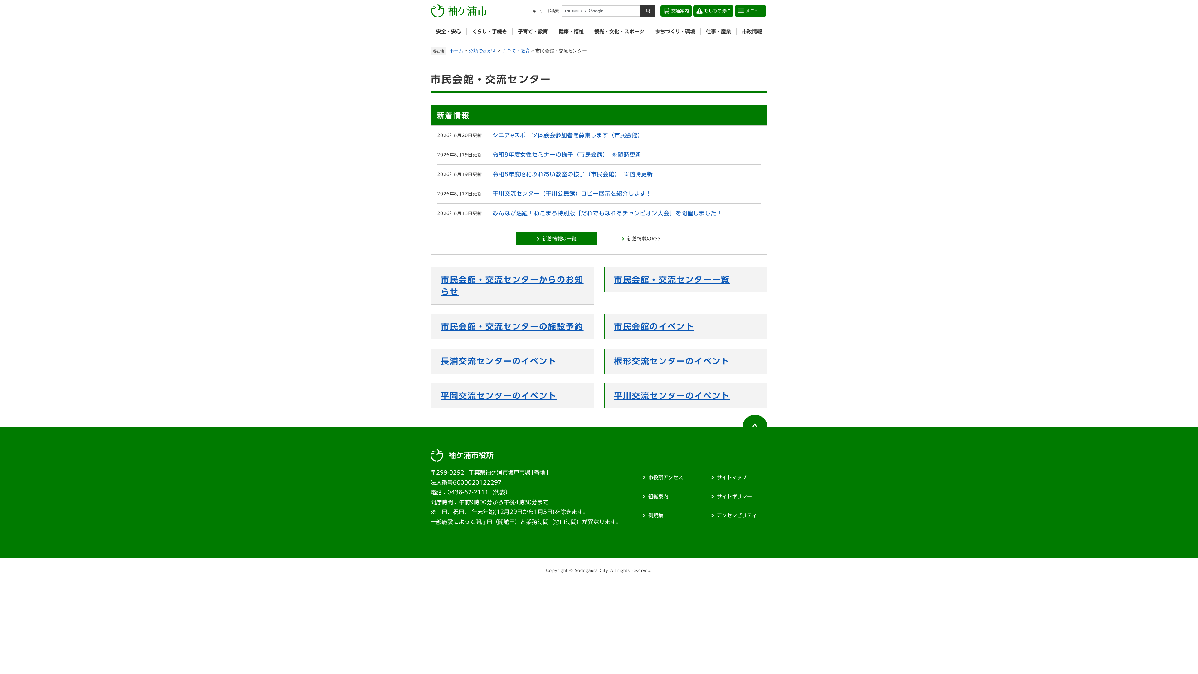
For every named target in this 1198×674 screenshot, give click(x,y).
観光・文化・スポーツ (619, 31)
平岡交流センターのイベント (499, 396)
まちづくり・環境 (675, 31)
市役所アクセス (665, 477)
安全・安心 (448, 31)
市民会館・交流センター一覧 (672, 280)
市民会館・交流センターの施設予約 (512, 326)
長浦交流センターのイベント (499, 361)
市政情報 (752, 31)
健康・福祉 (571, 31)
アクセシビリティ (737, 515)
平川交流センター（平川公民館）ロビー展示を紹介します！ (572, 193)
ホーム (456, 50)
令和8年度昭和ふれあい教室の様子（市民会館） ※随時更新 (573, 174)
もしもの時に (717, 11)
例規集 (655, 515)
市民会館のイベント (654, 326)
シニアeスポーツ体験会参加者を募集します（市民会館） (568, 135)
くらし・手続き (489, 31)
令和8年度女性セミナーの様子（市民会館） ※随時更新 (567, 154)
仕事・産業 (718, 31)
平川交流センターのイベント (672, 396)
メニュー (754, 11)
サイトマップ (732, 477)
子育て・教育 (533, 31)
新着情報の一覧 (559, 238)
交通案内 (680, 11)
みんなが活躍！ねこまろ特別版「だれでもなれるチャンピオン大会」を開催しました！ (608, 213)
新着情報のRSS (643, 238)
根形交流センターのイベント (672, 361)
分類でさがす (483, 50)
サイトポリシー (734, 496)
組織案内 (658, 496)
